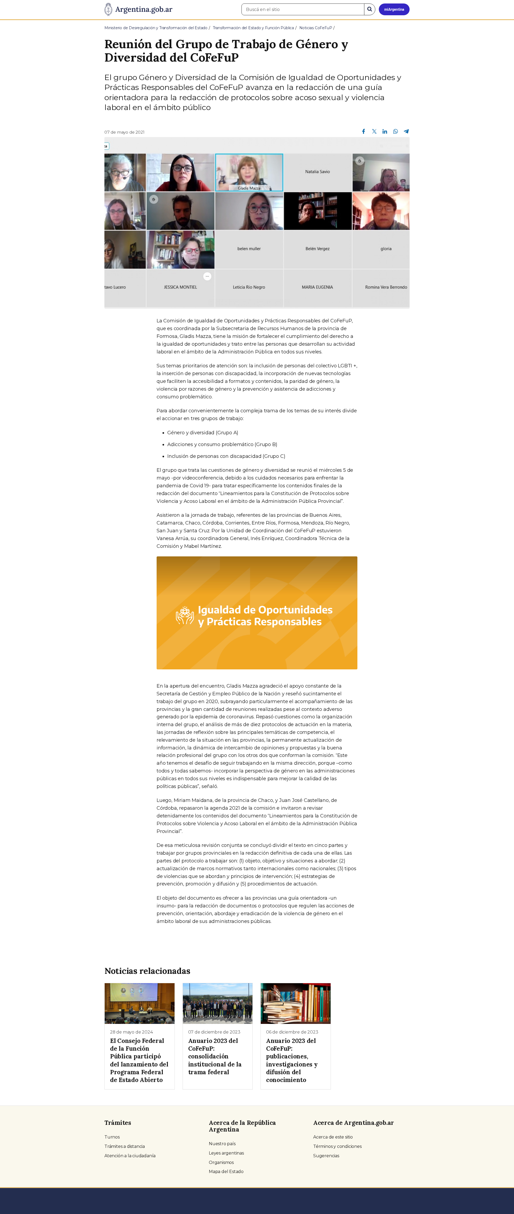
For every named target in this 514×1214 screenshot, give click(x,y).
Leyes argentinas (226, 1153)
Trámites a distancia (124, 1146)
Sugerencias (326, 1155)
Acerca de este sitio (333, 1137)
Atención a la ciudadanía (130, 1155)
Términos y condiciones (337, 1146)
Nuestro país (222, 1143)
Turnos (112, 1137)
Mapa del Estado (226, 1171)
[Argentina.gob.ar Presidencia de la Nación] (138, 9)
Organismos (221, 1162)
